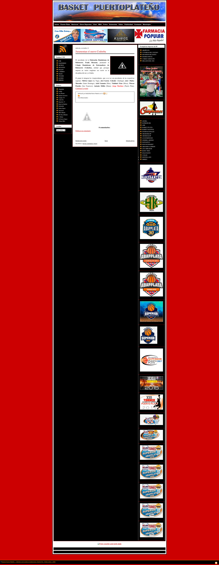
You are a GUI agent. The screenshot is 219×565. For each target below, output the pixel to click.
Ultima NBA (62, 121)
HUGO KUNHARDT (147, 144)
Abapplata (61, 89)
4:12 (102, 93)
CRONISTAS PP (146, 136)
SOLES (60, 74)
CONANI (144, 155)
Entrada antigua (130, 141)
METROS (61, 65)
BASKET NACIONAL (148, 129)
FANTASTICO (146, 142)
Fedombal (61, 106)
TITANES (61, 76)
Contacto (137, 24)
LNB (60, 61)
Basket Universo (63, 95)
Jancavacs (61, 110)
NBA (100, 24)
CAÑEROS (61, 71)
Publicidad (128, 24)
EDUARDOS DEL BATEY (149, 54)
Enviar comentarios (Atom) (90, 143)
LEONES (61, 78)
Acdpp (60, 91)
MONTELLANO (146, 157)
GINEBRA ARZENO (148, 140)
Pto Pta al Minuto (63, 115)
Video (121, 24)
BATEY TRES (146, 151)
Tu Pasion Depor (63, 119)
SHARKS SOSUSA (147, 56)
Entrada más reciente (81, 141)
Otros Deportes (86, 24)
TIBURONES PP (146, 134)
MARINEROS (62, 63)
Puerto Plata (65, 24)
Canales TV (62, 98)
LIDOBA (144, 121)
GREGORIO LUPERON (148, 146)
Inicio (57, 24)
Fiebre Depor (62, 108)
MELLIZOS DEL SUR (148, 61)
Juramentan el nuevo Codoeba (91, 51)
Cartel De (61, 100)
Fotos (105, 24)
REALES (61, 69)
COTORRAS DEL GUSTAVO (150, 52)
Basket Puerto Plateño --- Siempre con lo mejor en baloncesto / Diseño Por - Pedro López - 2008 (28, 561)
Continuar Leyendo (82, 88)
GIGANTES (62, 67)
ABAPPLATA (145, 50)
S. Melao (61, 117)
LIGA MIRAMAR (147, 148)
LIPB (143, 125)
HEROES (61, 80)
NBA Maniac (62, 112)
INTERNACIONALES (148, 131)
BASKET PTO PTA (147, 127)
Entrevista (113, 24)
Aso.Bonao (62, 93)
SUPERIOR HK (146, 123)
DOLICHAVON (146, 153)
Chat (95, 24)
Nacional (74, 24)
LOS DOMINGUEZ (147, 138)
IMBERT (144, 159)
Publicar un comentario (83, 131)
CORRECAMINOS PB (148, 59)
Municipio (147, 24)
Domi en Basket (63, 104)
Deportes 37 (62, 102)
